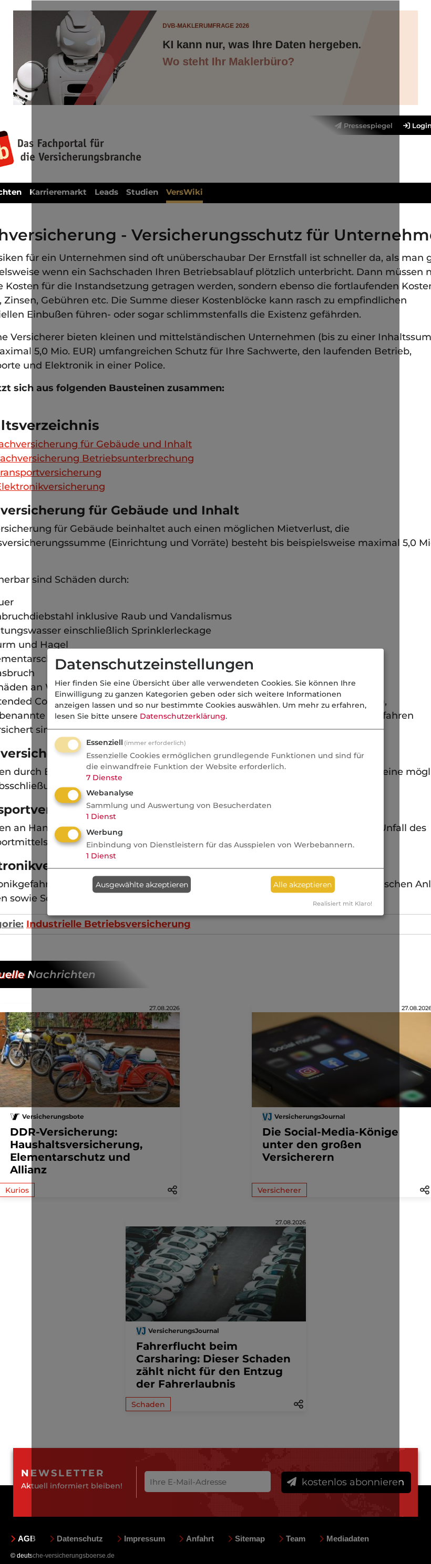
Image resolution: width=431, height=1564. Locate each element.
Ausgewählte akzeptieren (142, 884)
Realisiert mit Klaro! (342, 903)
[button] (424, 1189)
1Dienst (101, 816)
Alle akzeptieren (302, 884)
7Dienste (104, 777)
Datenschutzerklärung (182, 715)
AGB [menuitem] (27, 1538)
